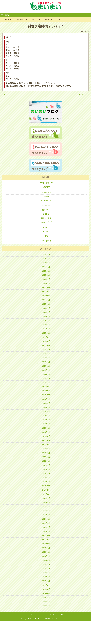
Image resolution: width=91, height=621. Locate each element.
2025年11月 (46, 292)
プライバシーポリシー (56, 615)
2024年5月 (46, 366)
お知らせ (46, 228)
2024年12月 (46, 337)
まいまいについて (46, 183)
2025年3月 (46, 325)
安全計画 (46, 214)
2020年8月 (46, 552)
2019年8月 (46, 602)
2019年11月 (46, 589)
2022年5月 (46, 465)
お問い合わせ (46, 241)
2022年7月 (46, 457)
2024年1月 (46, 383)
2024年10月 (46, 345)
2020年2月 (46, 577)
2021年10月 (46, 494)
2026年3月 (46, 275)
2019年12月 (46, 585)
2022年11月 (46, 440)
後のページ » (84, 95)
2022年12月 (46, 436)
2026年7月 (46, 259)
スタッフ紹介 (46, 218)
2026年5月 (46, 267)
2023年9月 (46, 399)
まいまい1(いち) (46, 192)
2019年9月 (46, 598)
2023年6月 (46, 412)
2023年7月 (46, 407)
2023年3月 (46, 424)
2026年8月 (46, 254)
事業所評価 (46, 206)
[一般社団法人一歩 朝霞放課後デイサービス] (45, 9)
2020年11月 (46, 540)
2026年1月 (46, 283)
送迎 (40, 20)
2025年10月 (46, 296)
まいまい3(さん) (46, 201)
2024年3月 (46, 374)
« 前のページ (7, 95)
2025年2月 (46, 329)
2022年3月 (46, 473)
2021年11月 (46, 490)
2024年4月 (46, 370)
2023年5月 (46, 416)
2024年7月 (46, 358)
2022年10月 (46, 445)
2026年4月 (46, 271)
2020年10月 (46, 544)
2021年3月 (46, 523)
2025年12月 (46, 287)
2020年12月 (46, 535)
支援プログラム (46, 210)
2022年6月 (46, 461)
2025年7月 (46, 308)
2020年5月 (46, 564)
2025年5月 (46, 316)
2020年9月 (46, 548)
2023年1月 (46, 432)
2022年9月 (46, 449)
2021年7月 (46, 507)
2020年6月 (46, 560)
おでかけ (46, 232)
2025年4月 (46, 321)
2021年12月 (46, 486)
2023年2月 (46, 428)
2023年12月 (46, 387)
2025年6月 (46, 312)
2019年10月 (46, 593)
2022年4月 (46, 469)
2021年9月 (46, 498)
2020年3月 (46, 573)
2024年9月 (46, 349)
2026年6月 (46, 263)
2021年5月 (46, 515)
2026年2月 (46, 279)
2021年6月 (46, 511)
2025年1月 (46, 333)
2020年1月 (46, 581)
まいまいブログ (46, 222)
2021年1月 (46, 531)
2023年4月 (46, 420)
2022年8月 (46, 453)
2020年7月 (46, 556)
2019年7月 (46, 606)
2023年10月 (46, 395)
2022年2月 (46, 478)
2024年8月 (46, 354)
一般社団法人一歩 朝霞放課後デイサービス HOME (20, 20)
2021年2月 (46, 527)
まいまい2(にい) (46, 197)
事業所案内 (46, 187)
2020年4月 (46, 568)
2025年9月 (46, 300)
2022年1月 (46, 482)
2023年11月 (46, 391)
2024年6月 (46, 362)
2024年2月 (46, 378)
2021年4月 (46, 519)
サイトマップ (33, 615)
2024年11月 (46, 341)
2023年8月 (46, 403)
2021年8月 (46, 502)
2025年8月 (46, 304)
